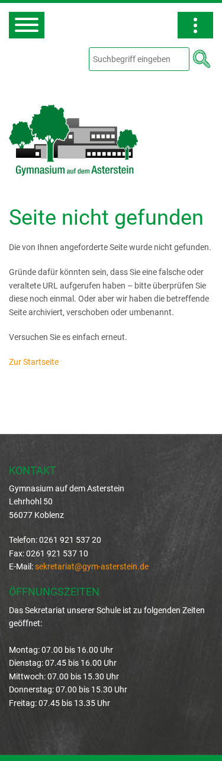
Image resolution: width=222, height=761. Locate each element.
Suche (201, 58)
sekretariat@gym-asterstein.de (92, 566)
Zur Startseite (34, 362)
